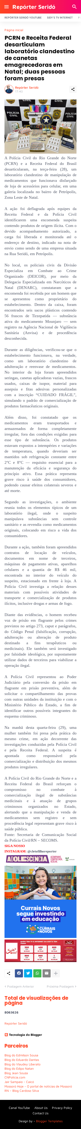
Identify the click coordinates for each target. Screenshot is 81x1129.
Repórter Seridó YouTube (23, 17)
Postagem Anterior (20, 986)
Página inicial (13, 30)
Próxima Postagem (60, 986)
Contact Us (40, 1113)
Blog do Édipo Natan (19, 1068)
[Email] (47, 973)
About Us (40, 1108)
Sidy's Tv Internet (60, 17)
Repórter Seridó (33, 6)
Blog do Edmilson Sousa (21, 1055)
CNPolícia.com (14, 1077)
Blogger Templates (49, 1121)
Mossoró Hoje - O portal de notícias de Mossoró (38, 1086)
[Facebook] (19, 973)
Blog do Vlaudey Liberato (22, 1064)
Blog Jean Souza (16, 1073)
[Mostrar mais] (56, 973)
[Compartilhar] (72, 89)
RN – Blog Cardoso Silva (21, 1090)
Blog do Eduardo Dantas (21, 1060)
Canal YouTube (19, 1108)
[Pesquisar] (75, 6)
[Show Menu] (6, 7)
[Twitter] (28, 973)
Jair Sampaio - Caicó (19, 1082)
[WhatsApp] (37, 973)
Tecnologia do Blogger (25, 1035)
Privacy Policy (62, 1108)
